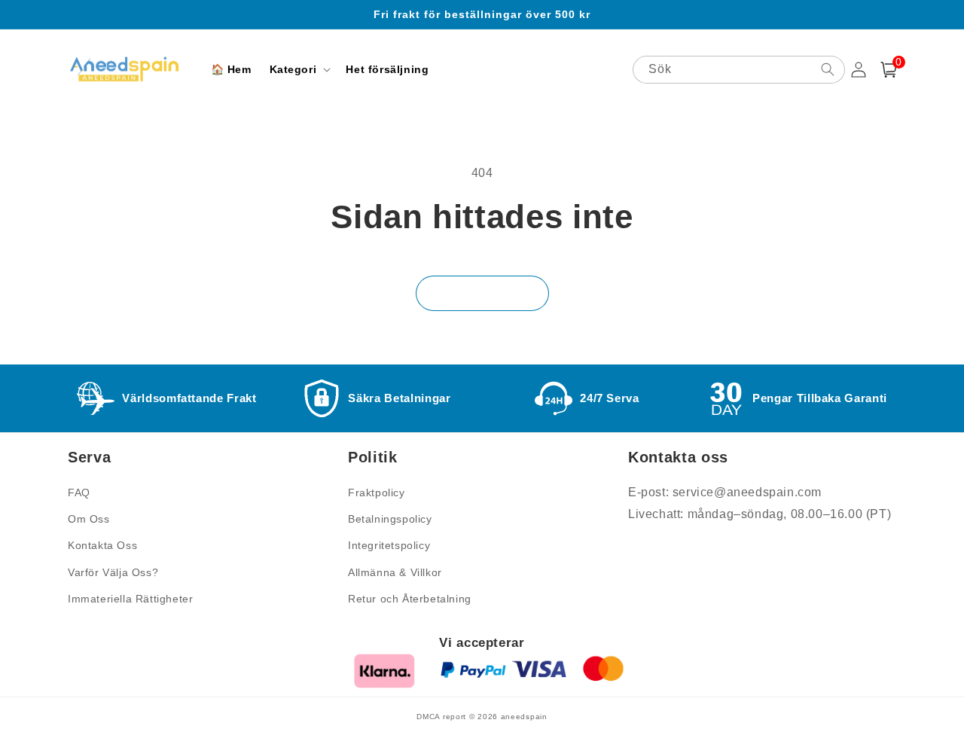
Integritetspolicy (389, 545)
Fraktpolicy (376, 492)
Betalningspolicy (390, 519)
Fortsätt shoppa (482, 293)
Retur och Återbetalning (409, 599)
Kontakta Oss (102, 545)
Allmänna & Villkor (395, 572)
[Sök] (827, 69)
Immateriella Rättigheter (130, 599)
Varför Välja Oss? (113, 572)
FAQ (79, 492)
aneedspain (524, 716)
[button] (299, 69)
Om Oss (89, 519)
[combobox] (738, 69)
